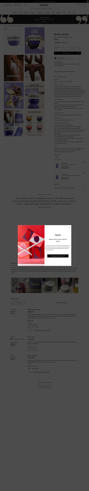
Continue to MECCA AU (57, 256)
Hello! (58, 235)
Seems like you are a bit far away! (58, 240)
